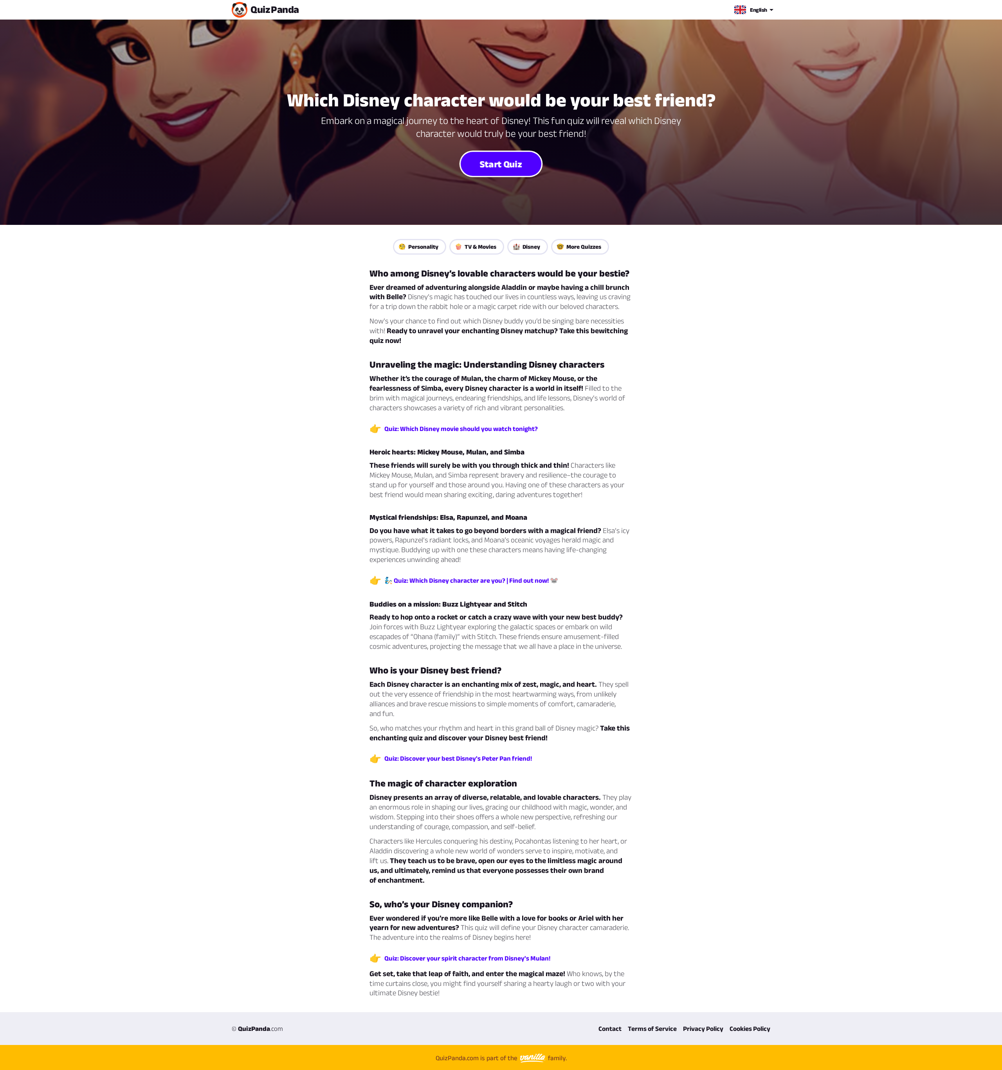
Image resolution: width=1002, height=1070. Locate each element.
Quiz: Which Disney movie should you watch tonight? (461, 428)
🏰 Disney (526, 246)
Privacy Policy (703, 1028)
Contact (610, 1028)
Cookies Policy (750, 1028)
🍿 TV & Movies (475, 246)
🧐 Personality (418, 246)
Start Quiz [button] (500, 163)
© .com (257, 1028)
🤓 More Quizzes (579, 246)
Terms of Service (652, 1028)
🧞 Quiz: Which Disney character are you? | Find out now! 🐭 (471, 580)
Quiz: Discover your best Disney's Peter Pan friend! (458, 758)
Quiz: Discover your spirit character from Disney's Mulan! (467, 958)
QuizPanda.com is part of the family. (501, 1057)
